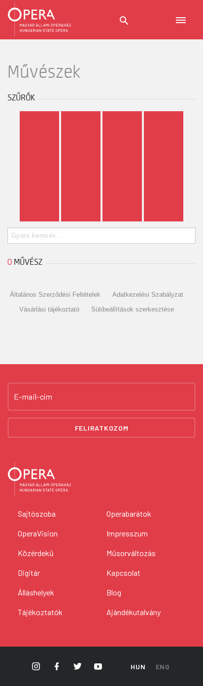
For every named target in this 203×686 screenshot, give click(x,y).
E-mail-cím (33, 397)
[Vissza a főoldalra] (39, 19)
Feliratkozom (102, 428)
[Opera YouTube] (98, 666)
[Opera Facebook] (57, 666)
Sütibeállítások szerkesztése (132, 309)
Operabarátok (128, 513)
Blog (113, 592)
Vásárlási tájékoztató (49, 309)
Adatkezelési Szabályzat (147, 294)
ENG (163, 666)
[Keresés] (124, 20)
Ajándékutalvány (133, 612)
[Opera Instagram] (36, 666)
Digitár (29, 572)
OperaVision (38, 533)
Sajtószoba (37, 513)
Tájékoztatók (40, 612)
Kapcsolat (123, 572)
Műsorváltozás (131, 553)
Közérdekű (36, 553)
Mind (39, 119)
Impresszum (127, 533)
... (164, 213)
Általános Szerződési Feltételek (55, 294)
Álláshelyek (36, 592)
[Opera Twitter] (77, 666)
